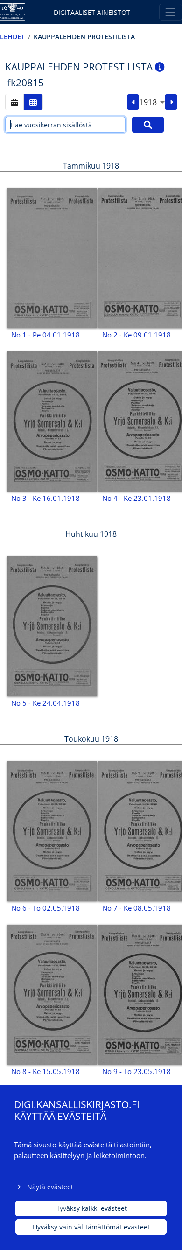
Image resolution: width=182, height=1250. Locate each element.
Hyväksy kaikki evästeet (91, 1208)
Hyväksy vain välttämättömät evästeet (91, 1226)
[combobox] (152, 102)
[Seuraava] (171, 102)
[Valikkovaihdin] (170, 12)
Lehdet (12, 36)
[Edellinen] (133, 102)
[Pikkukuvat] (33, 102)
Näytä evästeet (50, 1186)
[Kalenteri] (14, 102)
